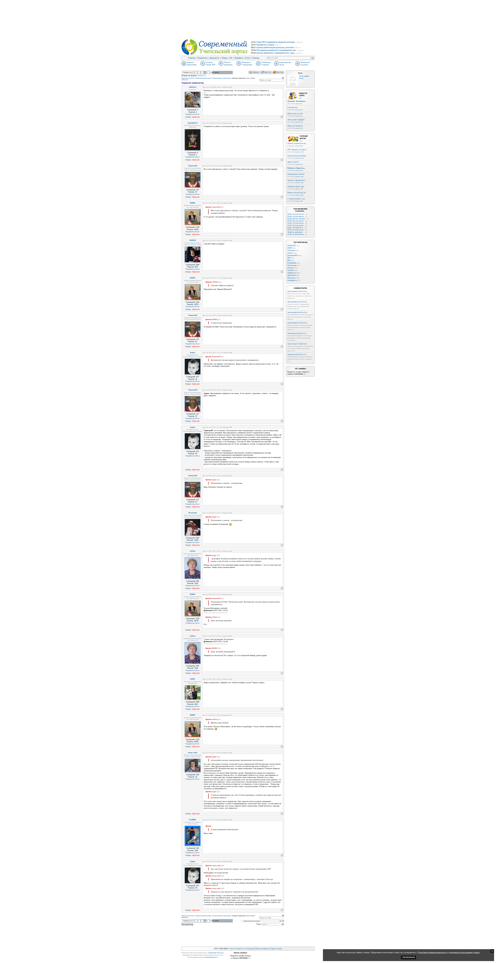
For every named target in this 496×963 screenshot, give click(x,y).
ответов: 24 (298, 109)
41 (231, 87)
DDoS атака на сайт (295, 114)
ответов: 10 (298, 170)
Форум (224, 58)
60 (231, 861)
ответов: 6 (298, 103)
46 (231, 278)
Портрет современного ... (297, 180)
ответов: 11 (298, 116)
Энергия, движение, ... (296, 232)
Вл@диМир (291, 263)
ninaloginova (292, 280)
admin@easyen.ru (211, 957)
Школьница (291, 265)
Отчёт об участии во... (296, 214)
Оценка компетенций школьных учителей (274, 47)
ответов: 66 (298, 201)
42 (231, 123)
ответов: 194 (299, 158)
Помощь (255, 58)
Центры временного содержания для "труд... (276, 53)
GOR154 (290, 270)
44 (231, 203)
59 (231, 820)
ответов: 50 (298, 146)
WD (288, 258)
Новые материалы (262, 949)
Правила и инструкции (245, 949)
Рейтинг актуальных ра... (297, 193)
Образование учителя (295, 174)
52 (231, 513)
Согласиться (408, 957)
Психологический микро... (297, 156)
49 (231, 390)
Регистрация (304, 76)
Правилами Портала (215, 953)
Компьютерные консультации (222, 78)
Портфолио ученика (265, 45)
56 (231, 679)
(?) (304, 374)
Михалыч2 (291, 278)
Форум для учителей (187, 78)
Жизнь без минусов (295, 126)
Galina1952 (291, 245)
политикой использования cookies (464, 953)
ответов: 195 (299, 176)
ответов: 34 (298, 122)
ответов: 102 (299, 182)
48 (231, 352)
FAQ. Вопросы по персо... (297, 150)
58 (231, 752)
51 (231, 475)
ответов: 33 (298, 128)
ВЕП (289, 260)
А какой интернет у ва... (296, 199)
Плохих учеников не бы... (297, 143)
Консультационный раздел (203, 78)
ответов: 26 (298, 189)
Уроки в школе (293, 162)
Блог (198, 114)
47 (231, 315)
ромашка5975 (292, 255)
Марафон (238, 58)
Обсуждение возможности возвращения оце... (276, 50)
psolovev (290, 268)
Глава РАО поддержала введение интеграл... (276, 42)
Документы (215, 58)
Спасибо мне (292, 107)
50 (231, 427)
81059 (289, 248)
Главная (191, 58)
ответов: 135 (299, 152)
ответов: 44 (298, 164)
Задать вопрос (276, 949)
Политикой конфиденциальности (432, 953)
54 (230, 594)
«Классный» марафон (296, 120)
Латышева (291, 250)
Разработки (202, 58)
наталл (290, 253)
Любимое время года (295, 186)
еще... (301, 98)
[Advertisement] (248, 19)
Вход (301, 78)
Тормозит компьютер (238, 78)
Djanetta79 (291, 275)
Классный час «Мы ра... (296, 219)
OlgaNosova (202, 75)
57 (231, 715)
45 (231, 240)
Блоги (247, 58)
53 (231, 551)
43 (231, 166)
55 (231, 636)
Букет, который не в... (295, 228)
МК (231, 58)
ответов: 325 (299, 195)
